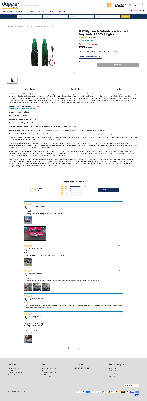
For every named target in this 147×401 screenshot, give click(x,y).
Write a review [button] (108, 190)
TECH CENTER (20, 11)
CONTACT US (60, 11)
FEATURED (31, 11)
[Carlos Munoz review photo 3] (46, 287)
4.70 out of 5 (43, 189)
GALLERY (50, 11)
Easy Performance (87, 41)
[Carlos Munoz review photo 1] (28, 287)
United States (130, 385)
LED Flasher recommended (90, 57)
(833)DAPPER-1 (112, 368)
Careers (10, 370)
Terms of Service (13, 375)
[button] (83, 38)
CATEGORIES (7, 11)
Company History (13, 368)
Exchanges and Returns (48, 372)
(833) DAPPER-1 (119, 6)
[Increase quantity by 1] (93, 65)
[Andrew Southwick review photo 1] (28, 220)
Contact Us (44, 370)
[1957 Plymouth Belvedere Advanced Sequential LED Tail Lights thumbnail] (12, 80)
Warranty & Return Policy (49, 377)
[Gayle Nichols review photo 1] (28, 262)
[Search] (109, 5)
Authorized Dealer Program (50, 368)
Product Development (15, 372)
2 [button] (71, 348)
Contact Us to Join (94, 44)
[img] (28, 204)
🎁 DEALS (42, 11)
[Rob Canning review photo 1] (28, 339)
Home (10, 26)
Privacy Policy (12, 377)
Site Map (44, 375)
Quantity (82, 61)
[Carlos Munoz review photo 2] (37, 287)
